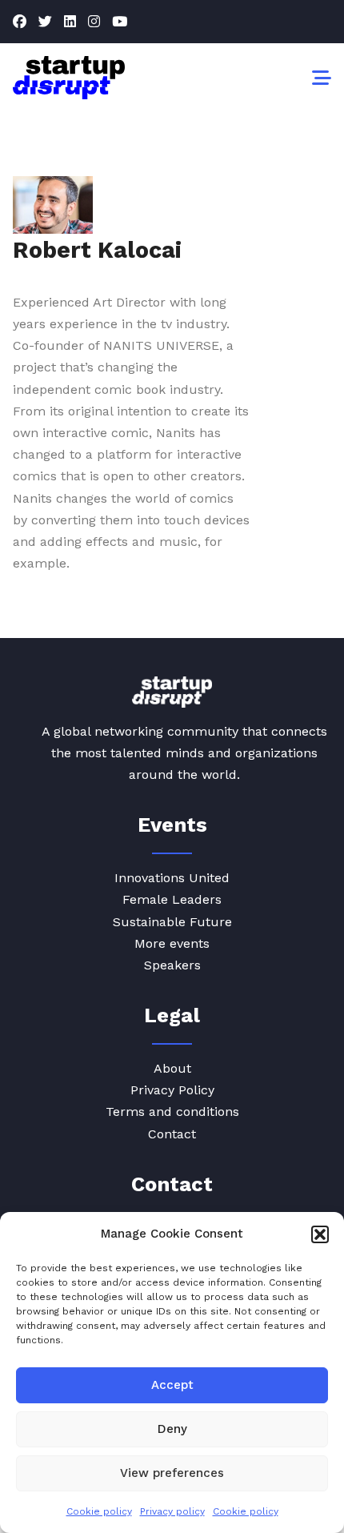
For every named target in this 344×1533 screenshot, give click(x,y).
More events (172, 943)
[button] (320, 1234)
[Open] (321, 77)
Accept (172, 1385)
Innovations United (172, 877)
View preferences (172, 1473)
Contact (172, 1134)
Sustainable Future (172, 921)
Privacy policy (172, 1511)
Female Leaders (172, 899)
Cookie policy (99, 1511)
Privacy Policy (172, 1090)
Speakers (172, 965)
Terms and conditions (172, 1111)
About (172, 1068)
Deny (172, 1429)
